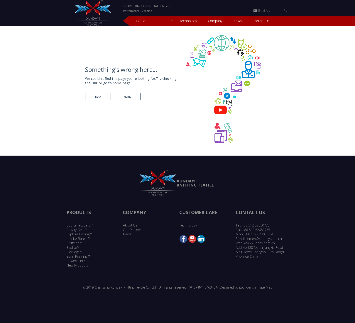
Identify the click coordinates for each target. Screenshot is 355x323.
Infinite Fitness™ (79, 238)
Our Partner (132, 229)
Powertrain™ (76, 261)
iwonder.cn (247, 287)
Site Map (265, 287)
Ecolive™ (73, 247)
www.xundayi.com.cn (259, 243)
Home (127, 96)
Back (98, 96)
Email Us (264, 11)
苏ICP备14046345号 (204, 287)
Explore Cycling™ (79, 234)
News (127, 234)
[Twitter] (192, 239)
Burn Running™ (78, 256)
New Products (77, 265)
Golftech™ (74, 243)
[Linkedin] (201, 239)
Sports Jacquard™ (80, 225)
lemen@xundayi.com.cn (264, 238)
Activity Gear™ (77, 229)
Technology (188, 225)
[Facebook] (183, 239)
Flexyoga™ (74, 252)
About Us (130, 225)
